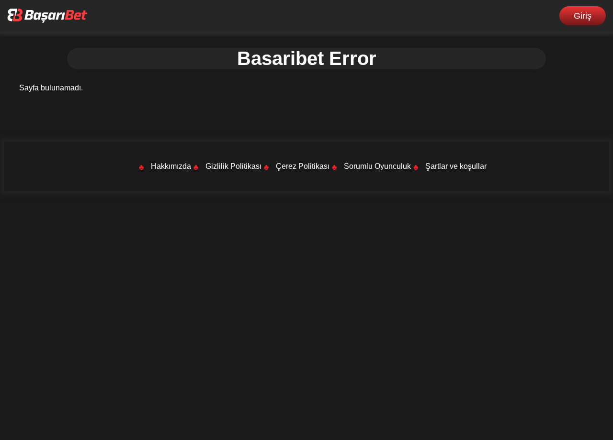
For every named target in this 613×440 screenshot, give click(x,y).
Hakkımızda (171, 166)
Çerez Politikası (302, 166)
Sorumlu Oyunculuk (377, 166)
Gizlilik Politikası (233, 166)
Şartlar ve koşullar (456, 166)
